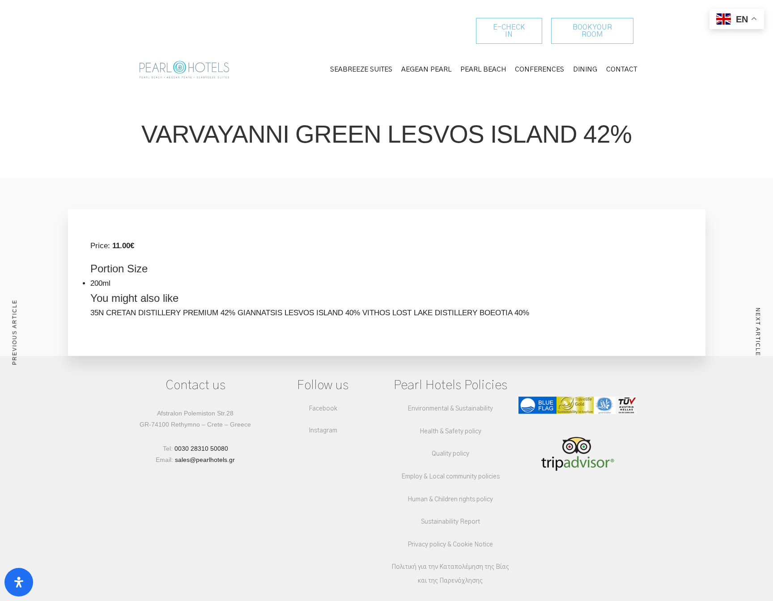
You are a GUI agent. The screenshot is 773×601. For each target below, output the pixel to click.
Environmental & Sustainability (450, 409)
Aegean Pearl (426, 69)
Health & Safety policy (450, 431)
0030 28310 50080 (201, 448)
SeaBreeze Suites (361, 69)
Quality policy (450, 454)
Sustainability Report (450, 522)
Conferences (539, 69)
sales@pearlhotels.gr (205, 459)
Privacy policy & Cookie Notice (450, 545)
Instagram (323, 430)
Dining (585, 69)
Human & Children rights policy (450, 499)
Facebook (323, 409)
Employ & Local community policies (450, 477)
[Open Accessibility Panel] (18, 582)
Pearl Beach (483, 69)
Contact (621, 69)
